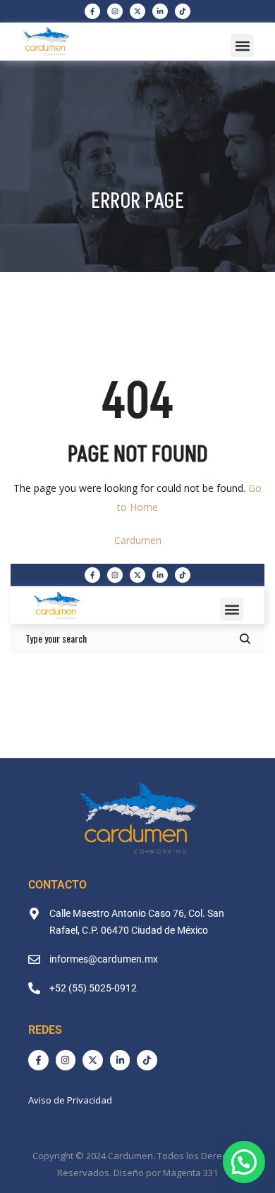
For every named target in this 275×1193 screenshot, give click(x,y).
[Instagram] (115, 11)
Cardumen (137, 540)
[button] (242, 45)
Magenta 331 (190, 1172)
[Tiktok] (182, 11)
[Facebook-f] (92, 11)
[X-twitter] (137, 11)
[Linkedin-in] (160, 11)
